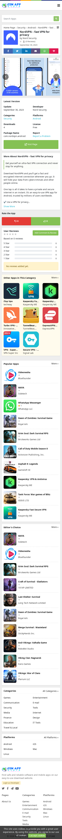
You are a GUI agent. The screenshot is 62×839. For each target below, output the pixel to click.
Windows (8, 749)
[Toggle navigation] (58, 5)
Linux (6, 754)
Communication (12, 702)
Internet (37, 712)
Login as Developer (11, 783)
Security (21, 27)
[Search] (56, 18)
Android (32, 27)
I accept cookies (37, 835)
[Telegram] (12, 787)
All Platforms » (51, 737)
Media (7, 712)
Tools (35, 707)
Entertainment (40, 697)
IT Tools (36, 722)
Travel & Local (10, 727)
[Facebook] (7, 787)
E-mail (36, 702)
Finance (7, 717)
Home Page (9, 27)
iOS (34, 744)
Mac (35, 749)
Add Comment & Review (45, 232)
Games (7, 697)
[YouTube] (16, 787)
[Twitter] (3, 787)
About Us (6, 801)
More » (54, 277)
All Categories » (50, 691)
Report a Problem (41, 136)
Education (9, 722)
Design (36, 717)
